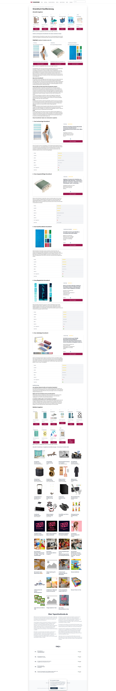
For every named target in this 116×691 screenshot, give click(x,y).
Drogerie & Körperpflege (62, 481)
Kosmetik (72, 499)
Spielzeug (45, 2)
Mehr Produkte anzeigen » (71, 441)
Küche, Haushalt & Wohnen (38, 481)
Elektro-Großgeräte (37, 516)
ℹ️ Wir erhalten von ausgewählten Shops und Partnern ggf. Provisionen (45, 31)
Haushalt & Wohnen (52, 2)
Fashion (57, 2)
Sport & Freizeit (62, 2)
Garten (67, 2)
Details (36, 28)
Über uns (47, 682)
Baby (42, 2)
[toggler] (79, 651)
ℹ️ (70, 138)
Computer (71, 2)
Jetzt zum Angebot (40, 63)
